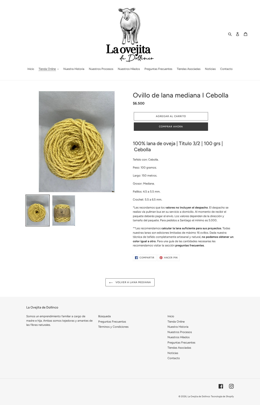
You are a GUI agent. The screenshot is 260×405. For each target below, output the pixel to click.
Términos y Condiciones (113, 326)
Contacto (173, 358)
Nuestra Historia (177, 326)
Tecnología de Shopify (222, 396)
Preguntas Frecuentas (112, 321)
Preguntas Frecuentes (181, 342)
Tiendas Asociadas (179, 347)
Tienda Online (176, 321)
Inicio (170, 316)
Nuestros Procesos (179, 332)
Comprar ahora (171, 126)
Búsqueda (104, 316)
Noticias (172, 353)
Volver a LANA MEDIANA (133, 282)
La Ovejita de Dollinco (199, 396)
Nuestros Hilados (178, 337)
